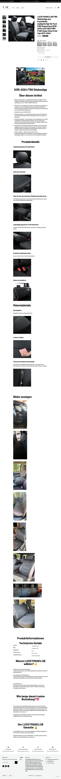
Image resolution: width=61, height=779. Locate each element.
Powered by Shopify (38, 775)
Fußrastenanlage (41, 53)
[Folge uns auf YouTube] (6, 766)
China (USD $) (50, 7)
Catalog (17, 7)
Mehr (13, 7)
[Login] (55, 7)
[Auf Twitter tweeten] (45, 60)
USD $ (5, 775)
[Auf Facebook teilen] (41, 60)
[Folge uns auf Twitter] (3, 766)
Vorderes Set (40, 50)
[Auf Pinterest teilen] (43, 60)
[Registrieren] (16, 762)
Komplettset (47, 50)
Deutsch (10, 775)
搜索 (21, 759)
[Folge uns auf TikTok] (8, 766)
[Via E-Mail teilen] (47, 60)
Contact (22, 7)
